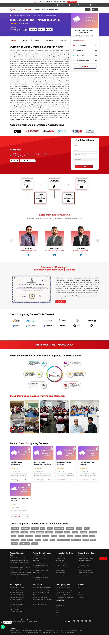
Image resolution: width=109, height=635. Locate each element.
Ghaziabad (49, 532)
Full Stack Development (16, 611)
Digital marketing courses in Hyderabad (20, 562)
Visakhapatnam (25, 543)
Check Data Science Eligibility (62, 587)
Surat (45, 540)
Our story (80, 594)
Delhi (32, 532)
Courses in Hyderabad (61, 567)
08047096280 (84, 5)
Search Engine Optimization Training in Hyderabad (42, 601)
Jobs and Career (14, 609)
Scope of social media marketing (41, 590)
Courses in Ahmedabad (61, 563)
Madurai (54, 536)
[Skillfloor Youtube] (90, 621)
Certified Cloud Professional (40, 575)
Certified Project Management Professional (40, 571)
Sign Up (95, 9)
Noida (85, 536)
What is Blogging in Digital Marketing (42, 587)
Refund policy (37, 620)
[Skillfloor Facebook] (74, 621)
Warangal (34, 543)
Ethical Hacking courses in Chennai (18, 577)
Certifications (49, 40)
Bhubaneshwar (59, 528)
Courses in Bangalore (60, 555)
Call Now (14, 161)
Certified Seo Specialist (38, 567)
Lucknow (45, 536)
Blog (56, 9)
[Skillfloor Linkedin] (78, 621)
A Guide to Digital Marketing (17, 597)
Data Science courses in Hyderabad (19, 574)
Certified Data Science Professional (41, 565)
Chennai (79, 528)
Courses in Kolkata (60, 572)
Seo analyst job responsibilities (40, 597)
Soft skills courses (82, 575)
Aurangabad (25, 528)
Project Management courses (85, 572)
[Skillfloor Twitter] (82, 621)
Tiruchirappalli (76, 540)
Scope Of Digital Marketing (39, 604)
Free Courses (50, 9)
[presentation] (10, 413)
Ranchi (30, 540)
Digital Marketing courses (84, 570)
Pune (23, 540)
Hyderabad (93, 532)
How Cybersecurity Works (16, 604)
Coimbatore (15, 532)
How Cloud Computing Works (17, 602)
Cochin (86, 528)
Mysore (70, 536)
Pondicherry (15, 540)
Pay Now (41, 29)
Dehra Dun (24, 532)
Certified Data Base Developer (40, 577)
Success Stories (59, 603)
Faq (79, 592)
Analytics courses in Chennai (17, 569)
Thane (52, 540)
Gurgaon (75, 532)
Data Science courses (83, 565)
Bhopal (49, 528)
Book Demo (73, 5)
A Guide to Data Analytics (16, 592)
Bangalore (35, 528)
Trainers (57, 615)
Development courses (83, 567)
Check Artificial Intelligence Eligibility (64, 597)
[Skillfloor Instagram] (86, 621)
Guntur (67, 532)
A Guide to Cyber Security (16, 590)
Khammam (29, 536)
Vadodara (14, 543)
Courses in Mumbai (60, 570)
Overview (13, 40)
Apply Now (60, 302)
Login (87, 9)
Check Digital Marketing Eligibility (63, 590)
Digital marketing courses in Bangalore (19, 557)
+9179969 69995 (65, 345)
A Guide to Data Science (16, 599)
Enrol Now (85, 66)
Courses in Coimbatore (61, 565)
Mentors (37, 40)
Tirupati (86, 540)
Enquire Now (94, 5)
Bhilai (42, 528)
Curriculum (63, 40)
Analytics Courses (82, 555)
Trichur (93, 540)
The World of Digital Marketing (17, 606)
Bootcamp (57, 612)
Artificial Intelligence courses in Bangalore (20, 572)
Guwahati (83, 532)
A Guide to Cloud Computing (17, 587)
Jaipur (13, 536)
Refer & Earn (61, 5)
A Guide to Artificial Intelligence (18, 594)
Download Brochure (27, 161)
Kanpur (21, 536)
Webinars (57, 610)
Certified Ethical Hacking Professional (42, 563)
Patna (91, 536)
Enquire (48, 29)
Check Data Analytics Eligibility (63, 592)
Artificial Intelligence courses (85, 558)
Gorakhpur (59, 532)
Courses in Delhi (59, 575)
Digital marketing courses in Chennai (19, 560)
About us (80, 587)
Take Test (103, 559)
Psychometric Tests (60, 605)
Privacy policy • (26, 620)
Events (43, 10)
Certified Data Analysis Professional (41, 555)
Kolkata (38, 536)
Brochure (32, 29)
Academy (80, 597)
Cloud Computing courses (84, 560)
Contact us (81, 590)
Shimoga (38, 540)
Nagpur (78, 536)
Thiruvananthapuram (63, 540)
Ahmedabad (15, 528)
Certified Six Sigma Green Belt (40, 579)
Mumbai (62, 536)
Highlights (25, 40)
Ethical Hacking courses (84, 563)
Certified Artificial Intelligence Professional (40, 559)
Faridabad (40, 532)
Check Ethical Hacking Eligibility (63, 594)
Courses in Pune (59, 560)
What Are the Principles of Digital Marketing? (41, 593)
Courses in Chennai (60, 558)
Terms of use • (15, 620)
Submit (84, 166)
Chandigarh (70, 528)
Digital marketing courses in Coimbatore (20, 567)
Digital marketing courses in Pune (18, 565)
